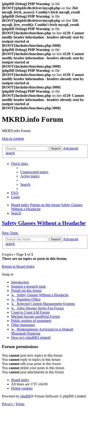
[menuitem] (34, 172)
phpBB (25, 396)
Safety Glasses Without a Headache (44, 223)
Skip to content (13, 139)
